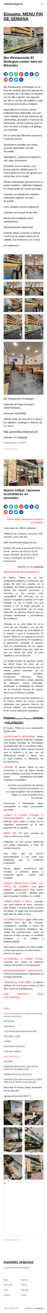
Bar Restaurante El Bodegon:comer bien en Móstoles (23, 61)
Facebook (22, 437)
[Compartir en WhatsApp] (16, 74)
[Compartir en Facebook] (6, 74)
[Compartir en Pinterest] (21, 74)
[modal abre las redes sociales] (21, 80)
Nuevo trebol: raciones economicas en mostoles (22, 494)
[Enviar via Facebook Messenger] (16, 80)
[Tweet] (11, 74)
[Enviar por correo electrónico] (37, 74)
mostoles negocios (13, 3)
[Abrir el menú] (41, 4)
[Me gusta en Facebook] (11, 80)
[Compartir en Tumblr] (32, 74)
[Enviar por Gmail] (6, 80)
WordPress (39, 1308)
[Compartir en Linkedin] (26, 74)
